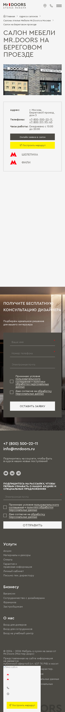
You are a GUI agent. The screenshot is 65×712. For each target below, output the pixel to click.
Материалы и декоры (16, 555)
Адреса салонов (28, 16)
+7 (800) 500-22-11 (20, 443)
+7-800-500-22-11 (40, 119)
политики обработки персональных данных (32, 384)
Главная (10, 16)
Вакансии (9, 593)
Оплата (7, 559)
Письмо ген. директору (18, 575)
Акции (7, 550)
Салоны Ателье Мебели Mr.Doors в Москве (27, 20)
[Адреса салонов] (45, 5)
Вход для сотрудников (17, 629)
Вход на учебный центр (18, 633)
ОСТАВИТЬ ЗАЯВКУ (32, 406)
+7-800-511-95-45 (40, 122)
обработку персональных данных (34, 392)
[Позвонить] (51, 5)
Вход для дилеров (14, 624)
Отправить (32, 525)
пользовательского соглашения (28, 380)
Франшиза (9, 602)
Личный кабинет (13, 571)
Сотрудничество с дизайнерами (24, 598)
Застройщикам (13, 606)
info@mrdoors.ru (19, 448)
